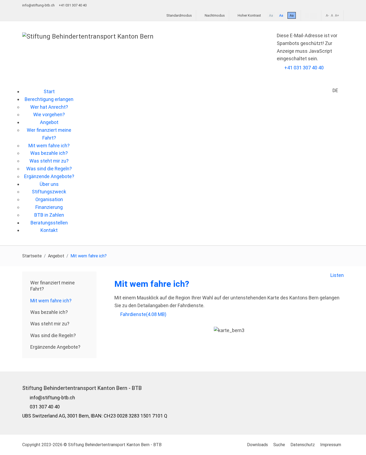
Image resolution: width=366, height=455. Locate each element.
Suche (279, 444)
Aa (271, 15)
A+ (337, 15)
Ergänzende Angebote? (55, 347)
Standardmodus (179, 15)
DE (335, 90)
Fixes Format (307, 15)
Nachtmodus (214, 15)
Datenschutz (302, 444)
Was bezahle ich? (49, 312)
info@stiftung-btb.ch (38, 5)
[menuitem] (49, 91)
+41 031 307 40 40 (304, 67)
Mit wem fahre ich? (51, 300)
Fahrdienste (143, 314)
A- (327, 15)
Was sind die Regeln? (53, 335)
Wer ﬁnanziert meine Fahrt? (52, 286)
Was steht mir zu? (49, 323)
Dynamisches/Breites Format (313, 16)
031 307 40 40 (45, 406)
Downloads (257, 444)
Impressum (330, 444)
